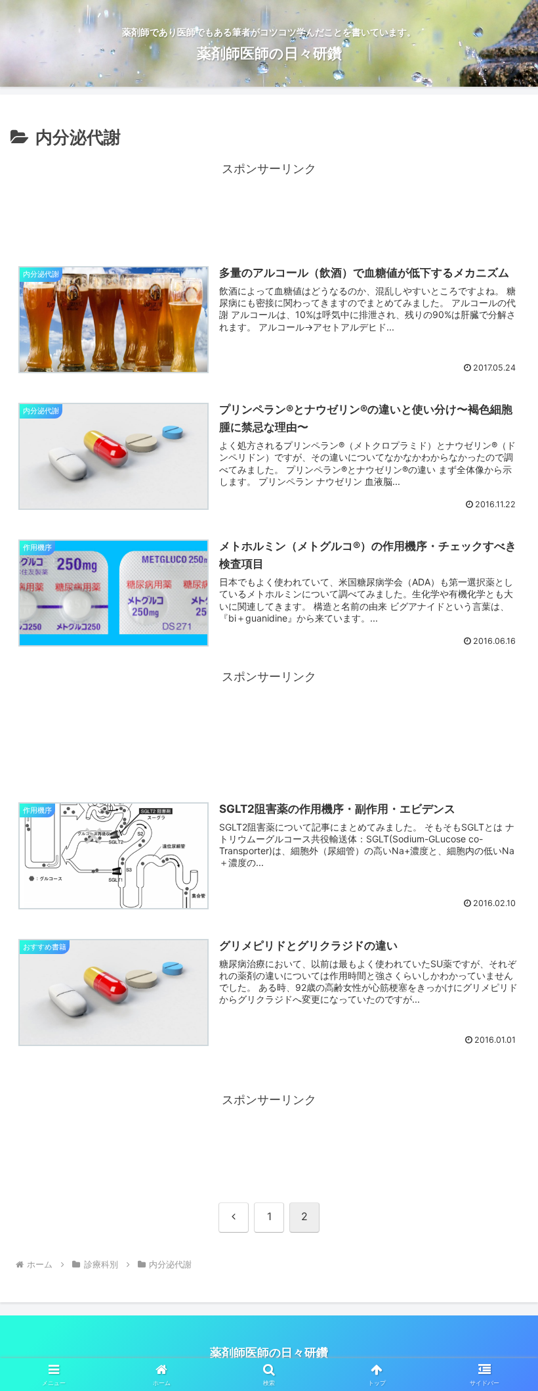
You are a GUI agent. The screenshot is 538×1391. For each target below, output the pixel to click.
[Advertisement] (269, 210)
